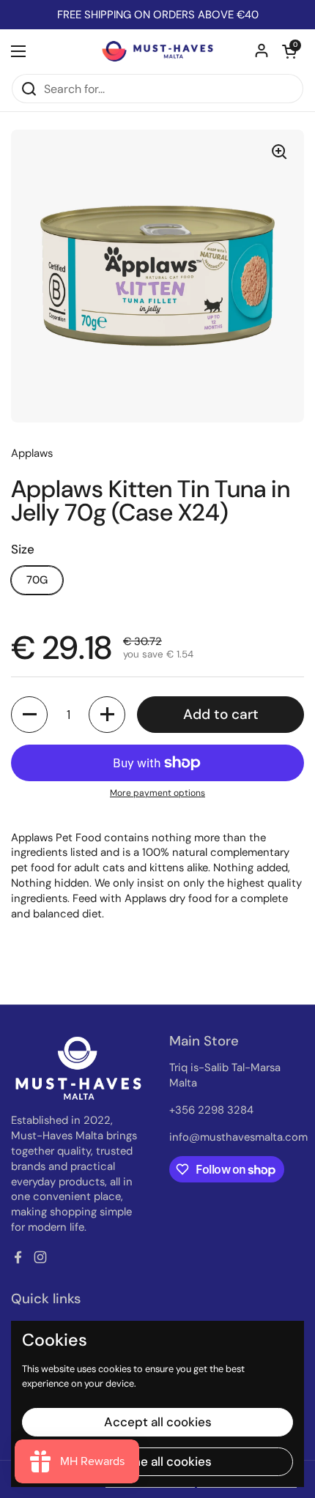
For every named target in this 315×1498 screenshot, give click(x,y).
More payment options (157, 793)
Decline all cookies (158, 1461)
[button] (289, 51)
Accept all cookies (158, 1422)
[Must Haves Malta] (157, 51)
